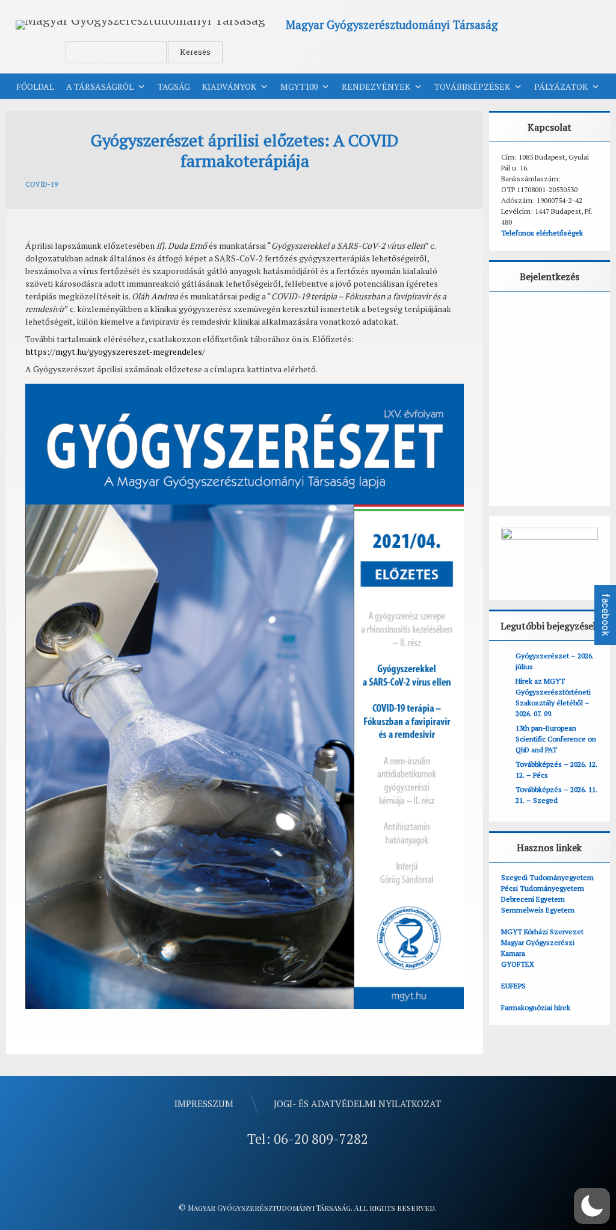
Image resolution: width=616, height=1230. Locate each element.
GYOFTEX (517, 964)
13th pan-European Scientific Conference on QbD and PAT (556, 738)
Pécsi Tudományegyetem (542, 888)
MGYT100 (299, 86)
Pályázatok (561, 86)
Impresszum (203, 1103)
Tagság (174, 86)
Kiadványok (229, 86)
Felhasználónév (538, 317)
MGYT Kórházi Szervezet (542, 931)
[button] (592, 1206)
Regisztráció (581, 461)
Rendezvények (376, 86)
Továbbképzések (472, 86)
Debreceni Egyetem (533, 899)
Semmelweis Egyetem (537, 909)
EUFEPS (513, 985)
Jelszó (518, 370)
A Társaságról (100, 86)
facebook (605, 615)
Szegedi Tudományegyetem (547, 877)
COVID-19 (41, 184)
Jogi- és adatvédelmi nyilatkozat (357, 1103)
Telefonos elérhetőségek (542, 232)
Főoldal (35, 86)
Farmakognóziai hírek (535, 1007)
